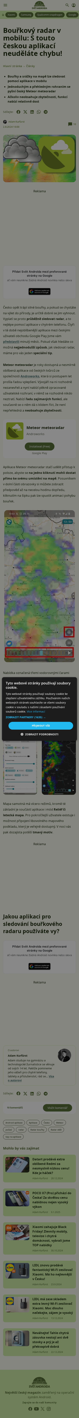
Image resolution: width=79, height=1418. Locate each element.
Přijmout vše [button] (41, 725)
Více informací (36, 711)
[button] (39, 717)
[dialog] (39, 709)
